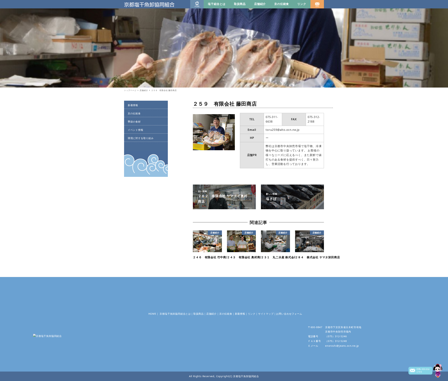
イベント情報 (135, 129)
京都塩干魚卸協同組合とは (175, 313)
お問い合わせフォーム (289, 313)
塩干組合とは (217, 4)
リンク (301, 4)
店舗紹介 (260, 4)
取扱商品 (240, 4)
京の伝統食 (281, 4)
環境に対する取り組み (141, 138)
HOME (152, 313)
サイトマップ (266, 313)
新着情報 (133, 105)
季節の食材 (134, 121)
